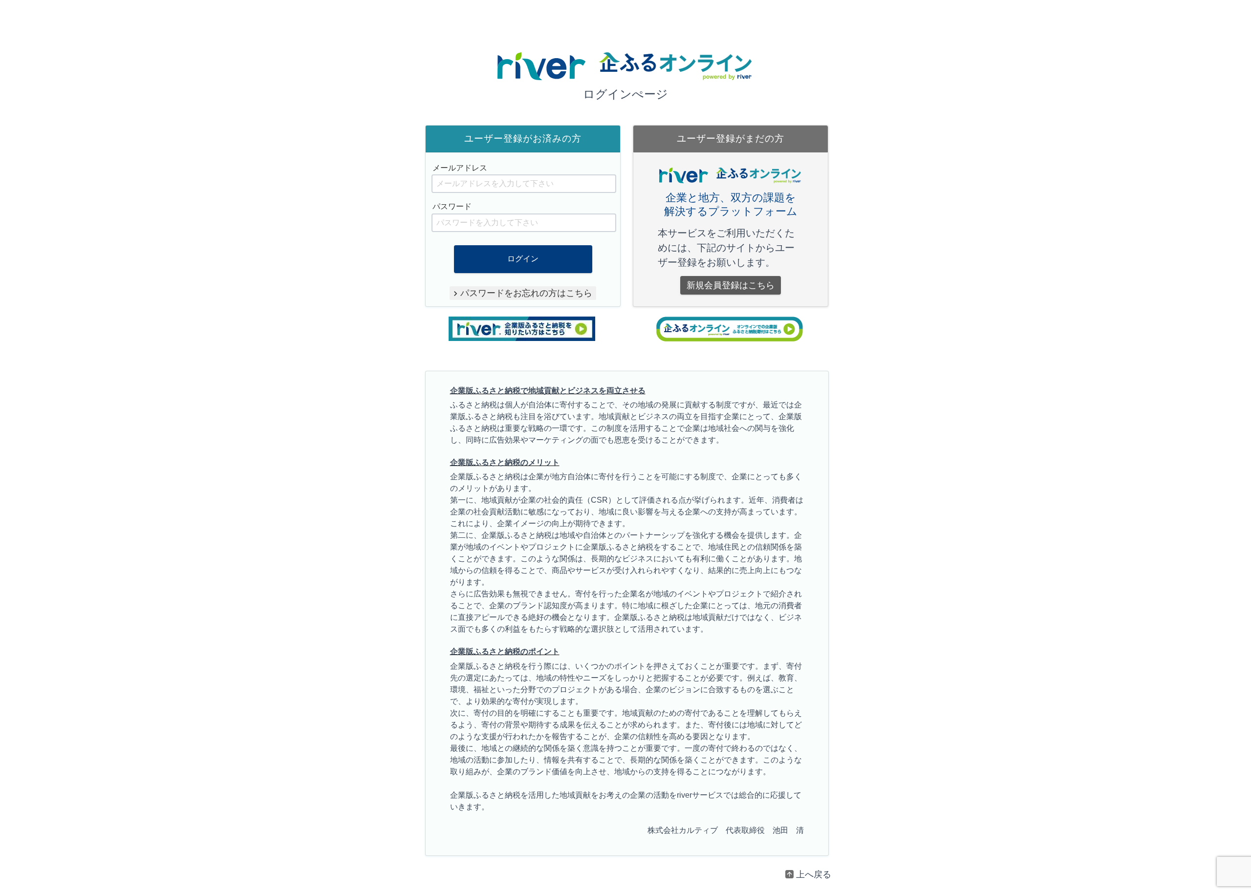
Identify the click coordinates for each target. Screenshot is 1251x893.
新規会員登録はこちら (731, 285)
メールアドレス (459, 168)
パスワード (452, 206)
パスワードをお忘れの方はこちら (526, 293)
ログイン (523, 259)
